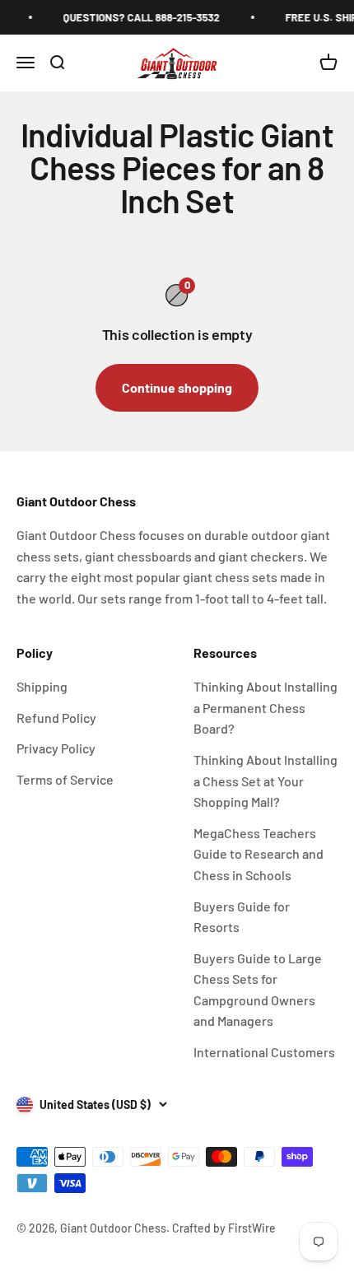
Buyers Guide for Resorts (241, 916)
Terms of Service (65, 779)
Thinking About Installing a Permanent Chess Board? (265, 707)
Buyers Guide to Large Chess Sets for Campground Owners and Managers (257, 989)
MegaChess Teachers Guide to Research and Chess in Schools (258, 854)
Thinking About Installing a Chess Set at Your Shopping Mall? (265, 780)
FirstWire (251, 1228)
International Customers (264, 1052)
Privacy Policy (55, 748)
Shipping (42, 686)
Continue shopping (177, 387)
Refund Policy (56, 717)
